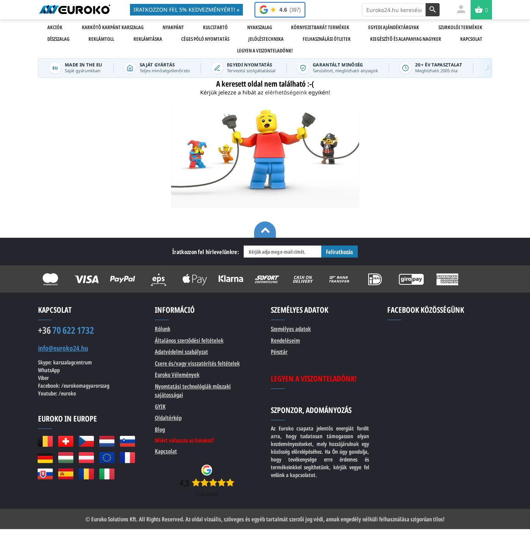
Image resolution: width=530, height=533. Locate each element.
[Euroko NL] (107, 441)
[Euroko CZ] (86, 441)
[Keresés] (433, 9)
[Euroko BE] (45, 441)
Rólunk (162, 329)
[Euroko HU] (65, 457)
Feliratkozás (339, 252)
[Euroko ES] (65, 474)
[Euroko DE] (45, 457)
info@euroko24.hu (63, 348)
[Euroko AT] (86, 457)
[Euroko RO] (86, 474)
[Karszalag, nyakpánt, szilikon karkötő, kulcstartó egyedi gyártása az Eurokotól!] (74, 9)
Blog (160, 429)
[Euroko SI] (127, 441)
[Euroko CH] (65, 441)
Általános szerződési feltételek (189, 340)
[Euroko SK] (45, 474)
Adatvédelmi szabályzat (181, 351)
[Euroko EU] (107, 457)
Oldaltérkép (168, 418)
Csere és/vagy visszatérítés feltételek (197, 363)
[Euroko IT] (107, 474)
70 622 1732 (66, 330)
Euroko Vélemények (177, 374)
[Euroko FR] (127, 457)
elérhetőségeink (286, 92)
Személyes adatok (291, 329)
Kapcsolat (166, 451)
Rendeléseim (285, 340)
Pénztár (279, 351)
